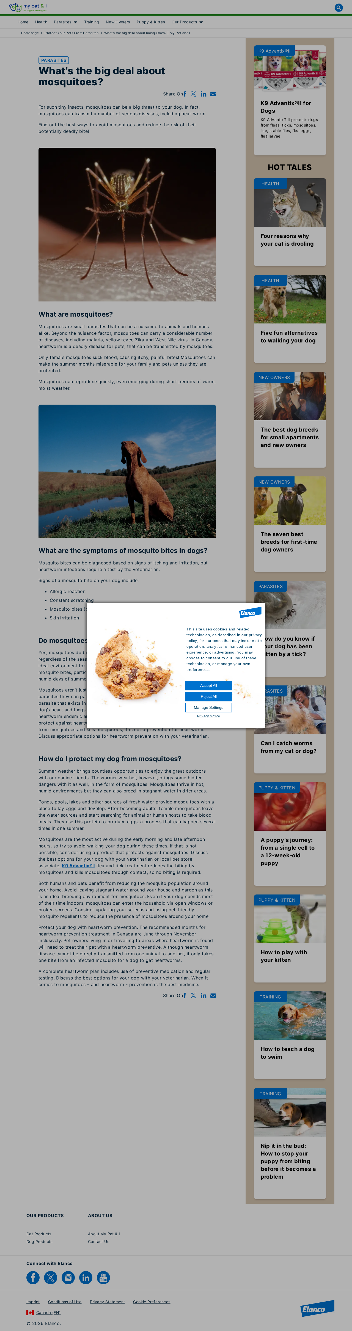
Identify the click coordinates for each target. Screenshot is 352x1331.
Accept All (208, 685)
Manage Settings (208, 707)
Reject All (209, 696)
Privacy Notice (208, 716)
